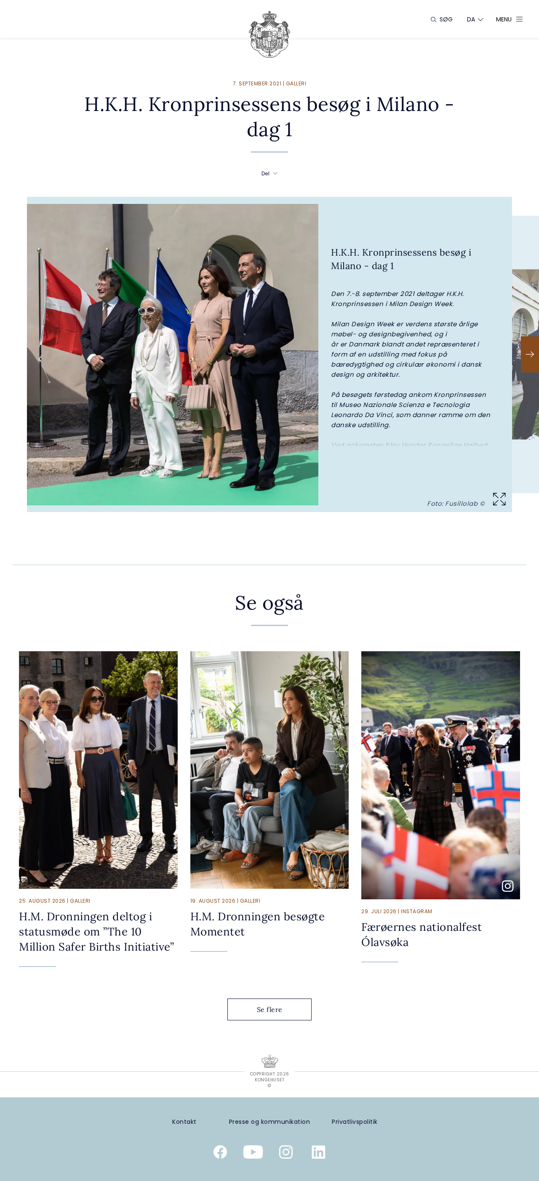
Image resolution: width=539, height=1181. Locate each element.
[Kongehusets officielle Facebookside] (220, 1153)
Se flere (270, 1009)
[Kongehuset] (269, 34)
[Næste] (530, 354)
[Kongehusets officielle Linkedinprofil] (319, 1153)
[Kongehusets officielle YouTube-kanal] (253, 1153)
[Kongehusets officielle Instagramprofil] (286, 1153)
